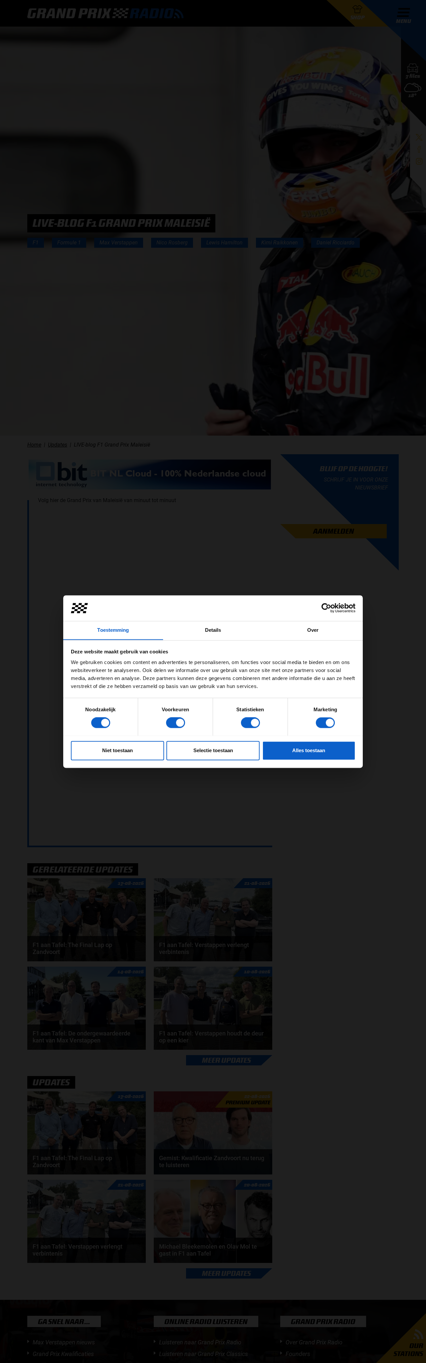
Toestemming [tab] (113, 630)
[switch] (175, 722)
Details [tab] (213, 630)
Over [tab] (313, 630)
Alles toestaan (308, 750)
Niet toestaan (117, 750)
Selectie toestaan (213, 750)
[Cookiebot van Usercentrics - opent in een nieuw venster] (326, 608)
